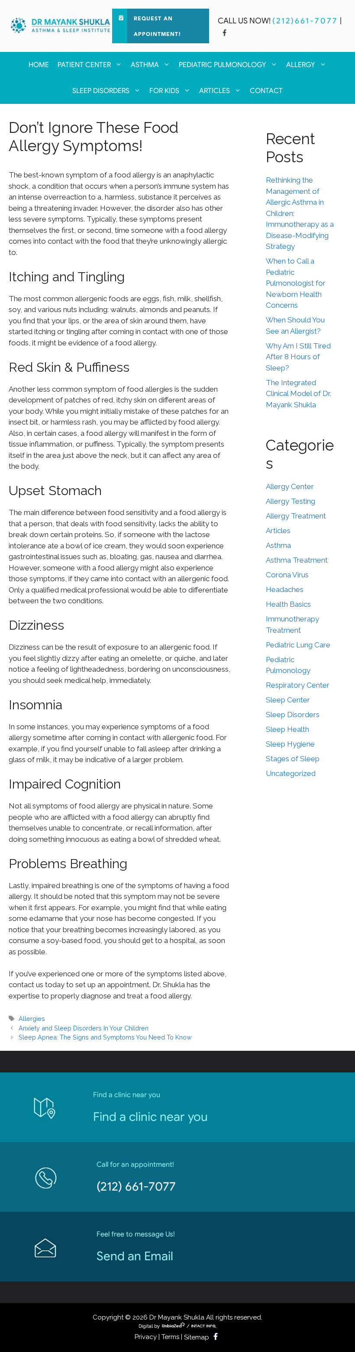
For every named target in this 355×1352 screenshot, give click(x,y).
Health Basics (288, 604)
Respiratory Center (297, 685)
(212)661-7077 (305, 21)
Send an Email (135, 1256)
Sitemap (196, 1337)
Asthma (145, 65)
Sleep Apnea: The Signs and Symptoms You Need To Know (105, 1037)
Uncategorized (291, 773)
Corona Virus (287, 574)
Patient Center (84, 65)
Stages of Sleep (293, 758)
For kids (164, 91)
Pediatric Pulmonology (222, 65)
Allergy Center (290, 486)
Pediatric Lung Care (298, 645)
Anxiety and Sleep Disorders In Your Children (83, 1028)
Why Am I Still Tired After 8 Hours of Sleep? (298, 356)
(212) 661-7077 (136, 1186)
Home (39, 65)
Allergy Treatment (296, 516)
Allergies (32, 1018)
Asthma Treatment (297, 560)
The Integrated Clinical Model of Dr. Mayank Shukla (298, 393)
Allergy (300, 65)
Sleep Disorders (100, 91)
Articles (214, 91)
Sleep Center (288, 699)
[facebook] (225, 34)
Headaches (284, 589)
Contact (266, 91)
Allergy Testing (290, 501)
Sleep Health (287, 729)
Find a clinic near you (150, 1116)
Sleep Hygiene (290, 744)
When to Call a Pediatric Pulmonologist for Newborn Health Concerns (296, 283)
